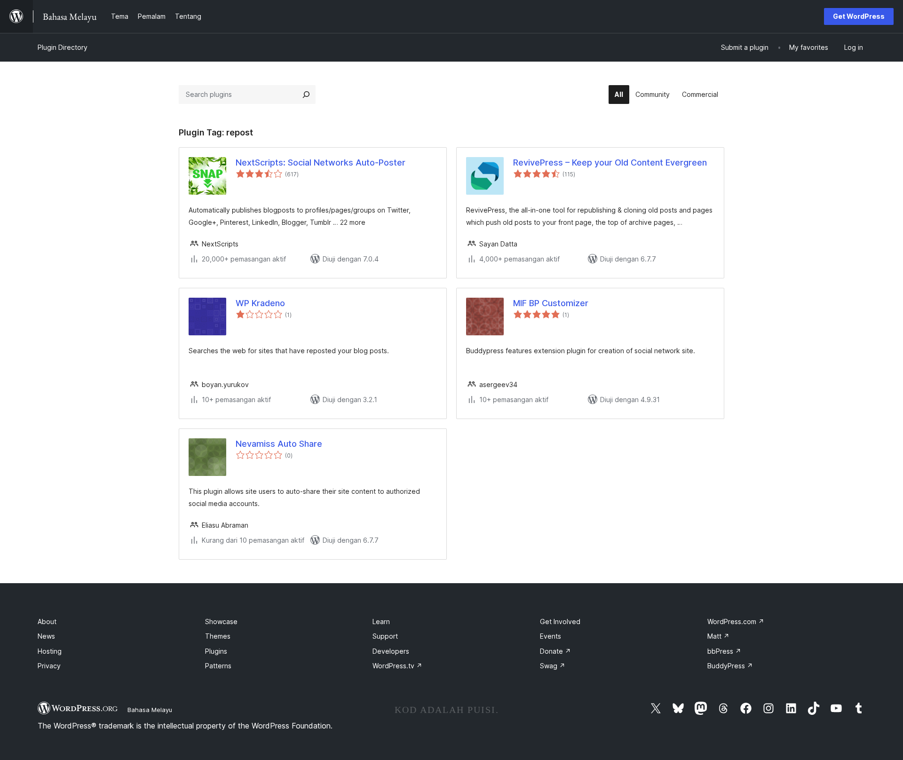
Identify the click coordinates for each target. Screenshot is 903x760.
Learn (381, 621)
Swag (552, 666)
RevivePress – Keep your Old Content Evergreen (610, 162)
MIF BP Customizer (550, 303)
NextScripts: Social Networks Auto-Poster (320, 162)
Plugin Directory (62, 47)
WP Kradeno (260, 303)
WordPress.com (735, 621)
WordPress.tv (397, 666)
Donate (555, 651)
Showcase (221, 621)
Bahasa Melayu (149, 709)
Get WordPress (859, 16)
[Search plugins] (306, 94)
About (47, 621)
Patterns (218, 666)
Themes (217, 636)
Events (550, 636)
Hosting (50, 651)
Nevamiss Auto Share (279, 444)
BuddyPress (730, 666)
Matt (718, 636)
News (46, 636)
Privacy (49, 666)
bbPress (724, 651)
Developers (390, 651)
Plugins (216, 651)
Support (385, 636)
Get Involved (560, 621)
